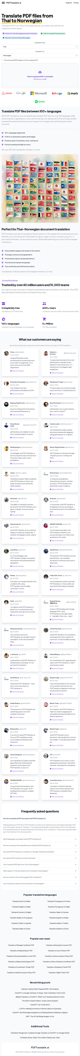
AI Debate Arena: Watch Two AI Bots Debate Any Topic (40, 1038)
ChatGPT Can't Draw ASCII (40, 1005)
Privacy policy (60, 1052)
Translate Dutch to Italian (21, 901)
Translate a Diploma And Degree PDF (21, 962)
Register (69, 3)
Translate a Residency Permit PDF (59, 967)
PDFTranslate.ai (40, 1047)
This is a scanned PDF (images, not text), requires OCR (21, 60)
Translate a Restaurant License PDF (59, 945)
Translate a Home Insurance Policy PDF (59, 956)
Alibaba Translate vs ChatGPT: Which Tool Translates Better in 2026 (40, 997)
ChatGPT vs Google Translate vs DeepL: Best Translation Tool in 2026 (40, 993)
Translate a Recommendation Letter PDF (21, 956)
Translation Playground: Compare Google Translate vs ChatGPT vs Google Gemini (40, 1033)
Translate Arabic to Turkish (58, 923)
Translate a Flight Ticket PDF (58, 973)
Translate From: (40, 43)
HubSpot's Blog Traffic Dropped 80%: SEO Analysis (40, 989)
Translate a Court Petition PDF (59, 951)
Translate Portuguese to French (58, 901)
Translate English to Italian (21, 907)
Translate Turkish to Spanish (21, 923)
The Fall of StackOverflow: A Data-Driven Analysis (40, 1001)
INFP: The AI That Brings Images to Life (40, 1016)
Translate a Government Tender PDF (21, 967)
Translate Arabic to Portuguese (21, 918)
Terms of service (49, 1052)
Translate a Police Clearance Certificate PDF (59, 962)
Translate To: (40, 51)
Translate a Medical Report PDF (21, 951)
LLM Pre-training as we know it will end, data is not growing (40, 1009)
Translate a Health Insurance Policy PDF (21, 973)
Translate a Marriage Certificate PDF (21, 945)
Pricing (76, 3)
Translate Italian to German (58, 912)
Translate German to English (21, 912)
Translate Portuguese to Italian (59, 907)
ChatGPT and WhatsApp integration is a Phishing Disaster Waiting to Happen (40, 1012)
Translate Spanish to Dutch (59, 929)
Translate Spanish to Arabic (59, 918)
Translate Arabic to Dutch (21, 929)
